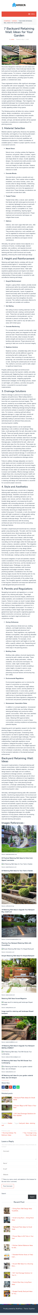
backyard (22, 1123)
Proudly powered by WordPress (12, 1309)
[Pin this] (10, 1087)
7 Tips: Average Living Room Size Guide (29, 1133)
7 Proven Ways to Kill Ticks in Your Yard (24, 1106)
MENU (33, 14)
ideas (27, 1123)
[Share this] (3, 1087)
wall (3, 1125)
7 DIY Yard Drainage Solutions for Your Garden (24, 1114)
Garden (10, 1123)
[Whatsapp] (18, 1087)
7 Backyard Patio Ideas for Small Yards (24, 1099)
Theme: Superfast (29, 1309)
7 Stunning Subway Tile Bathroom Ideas (9, 1133)
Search (4, 1193)
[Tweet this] (6, 1087)
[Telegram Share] (14, 1087)
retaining (32, 1123)
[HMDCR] (19, 4)
